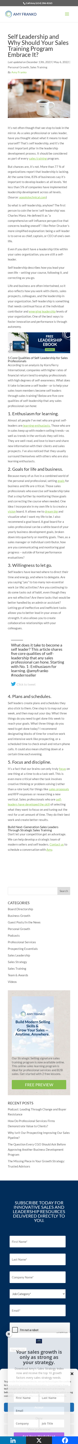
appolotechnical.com (32, 197)
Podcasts (14, 935)
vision (12, 511)
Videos (12, 981)
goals (61, 481)
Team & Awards (18, 975)
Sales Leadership (19, 955)
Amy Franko (19, 72)
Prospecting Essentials (23, 948)
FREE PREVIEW (39, 1084)
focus (62, 768)
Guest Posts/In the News (24, 922)
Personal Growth (18, 67)
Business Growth (19, 915)
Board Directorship (20, 909)
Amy (49, 849)
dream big (51, 511)
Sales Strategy (17, 962)
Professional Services (22, 942)
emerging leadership (42, 311)
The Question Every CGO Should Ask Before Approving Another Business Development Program (37, 1149)
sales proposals (59, 789)
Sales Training (38, 67)
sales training (38, 158)
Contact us (57, 844)
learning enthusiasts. (37, 425)
